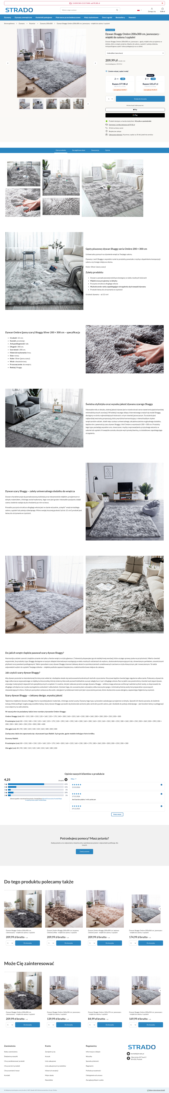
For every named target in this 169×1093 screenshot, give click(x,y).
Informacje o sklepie (93, 1052)
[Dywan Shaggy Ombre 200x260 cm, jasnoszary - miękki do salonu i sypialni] (146, 909)
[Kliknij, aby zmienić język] (139, 10)
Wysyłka (89, 1056)
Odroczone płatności (115, 135)
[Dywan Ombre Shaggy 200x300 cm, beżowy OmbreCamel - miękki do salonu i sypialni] (105, 909)
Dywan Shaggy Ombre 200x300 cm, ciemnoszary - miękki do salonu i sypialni (20, 931)
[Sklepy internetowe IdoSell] (156, 1090)
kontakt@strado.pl (137, 1054)
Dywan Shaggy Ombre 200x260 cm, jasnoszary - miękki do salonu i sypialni (145, 931)
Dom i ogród (107, 17)
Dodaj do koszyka (140, 99)
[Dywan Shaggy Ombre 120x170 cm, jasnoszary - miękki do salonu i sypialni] (105, 990)
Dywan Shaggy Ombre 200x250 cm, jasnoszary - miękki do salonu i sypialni (145, 1013)
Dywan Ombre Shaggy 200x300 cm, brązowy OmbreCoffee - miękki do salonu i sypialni (63, 931)
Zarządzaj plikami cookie (94, 1080)
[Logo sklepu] (19, 10)
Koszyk (47, 1056)
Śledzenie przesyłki (11, 1056)
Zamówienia (9, 1046)
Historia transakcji (51, 1071)
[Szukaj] (117, 10)
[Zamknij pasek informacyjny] (162, 3)
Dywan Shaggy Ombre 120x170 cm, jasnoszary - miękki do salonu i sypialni (104, 1013)
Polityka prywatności (93, 1071)
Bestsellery (120, 17)
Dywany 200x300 (46, 23)
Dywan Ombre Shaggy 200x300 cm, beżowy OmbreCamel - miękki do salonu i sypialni (103, 931)
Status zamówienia (10, 1052)
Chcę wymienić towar (12, 1071)
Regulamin (89, 1066)
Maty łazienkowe (91, 17)
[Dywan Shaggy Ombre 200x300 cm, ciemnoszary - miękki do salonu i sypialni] (23, 909)
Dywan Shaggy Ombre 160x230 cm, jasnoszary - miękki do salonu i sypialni (63, 1013)
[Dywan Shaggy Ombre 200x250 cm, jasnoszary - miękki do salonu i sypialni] (146, 990)
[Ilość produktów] (109, 99)
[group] (51, 63)
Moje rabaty (49, 1075)
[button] (8, 63)
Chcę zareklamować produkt (14, 1061)
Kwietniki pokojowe (44, 17)
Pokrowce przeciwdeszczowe (68, 17)
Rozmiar (32, 23)
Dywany (7, 17)
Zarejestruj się (50, 1052)
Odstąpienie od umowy (94, 1075)
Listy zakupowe (50, 1061)
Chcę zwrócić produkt (12, 1066)
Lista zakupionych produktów (55, 1066)
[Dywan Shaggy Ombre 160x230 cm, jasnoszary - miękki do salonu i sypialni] (64, 990)
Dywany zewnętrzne (23, 17)
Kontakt (7, 1075)
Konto (48, 1046)
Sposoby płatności (92, 1061)
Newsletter (49, 1080)
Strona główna (9, 23)
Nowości (132, 17)
